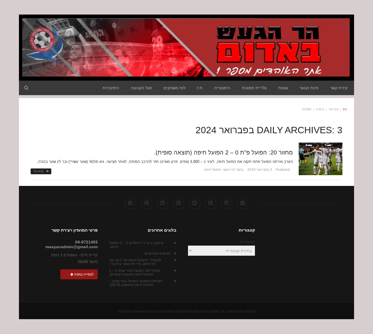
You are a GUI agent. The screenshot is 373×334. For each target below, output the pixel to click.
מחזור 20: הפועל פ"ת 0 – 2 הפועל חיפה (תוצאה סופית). (223, 152)
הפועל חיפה (212, 170)
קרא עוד (38, 171)
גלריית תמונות (254, 88)
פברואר (333, 109)
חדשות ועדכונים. (157, 253)
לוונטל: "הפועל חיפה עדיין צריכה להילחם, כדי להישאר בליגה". (135, 262)
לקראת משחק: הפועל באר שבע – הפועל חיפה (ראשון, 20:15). (135, 283)
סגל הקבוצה (141, 88)
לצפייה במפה (83, 274)
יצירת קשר (339, 88)
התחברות (111, 88)
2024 (320, 109)
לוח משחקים (174, 88)
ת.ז (200, 88)
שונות (283, 88)
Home (307, 109)
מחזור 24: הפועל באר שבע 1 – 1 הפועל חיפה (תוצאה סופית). (134, 272)
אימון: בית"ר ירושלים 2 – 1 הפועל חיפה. (136, 245)
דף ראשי (229, 170)
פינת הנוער (309, 88)
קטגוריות (247, 242)
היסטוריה (222, 88)
